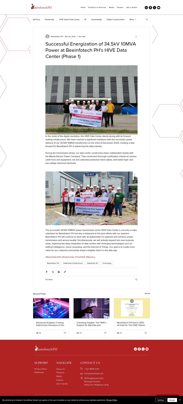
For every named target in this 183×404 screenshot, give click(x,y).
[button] (111, 7)
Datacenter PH (92, 263)
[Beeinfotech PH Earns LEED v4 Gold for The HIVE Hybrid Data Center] (132, 308)
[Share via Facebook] (46, 272)
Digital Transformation (116, 19)
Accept (172, 400)
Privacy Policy (111, 400)
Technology (106, 263)
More (132, 19)
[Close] (180, 400)
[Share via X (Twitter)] (53, 272)
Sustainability (96, 19)
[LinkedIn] (146, 7)
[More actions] (136, 36)
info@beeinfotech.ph (93, 373)
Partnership (49, 19)
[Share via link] (65, 272)
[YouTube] (158, 7)
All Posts (36, 19)
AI (85, 19)
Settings (160, 400)
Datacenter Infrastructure (73, 263)
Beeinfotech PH (53, 263)
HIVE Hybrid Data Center (69, 19)
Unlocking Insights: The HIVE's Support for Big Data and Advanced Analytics (91, 323)
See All (147, 293)
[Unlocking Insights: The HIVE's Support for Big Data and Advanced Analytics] (92, 308)
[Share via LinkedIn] (59, 272)
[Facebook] (150, 7)
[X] (154, 7)
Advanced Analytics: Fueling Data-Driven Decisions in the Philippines (50, 323)
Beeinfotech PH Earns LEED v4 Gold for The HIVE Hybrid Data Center (131, 323)
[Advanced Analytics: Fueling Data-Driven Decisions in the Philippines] (51, 308)
